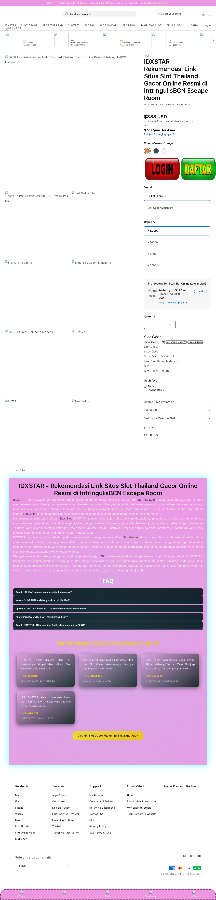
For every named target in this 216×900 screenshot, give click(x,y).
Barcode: (170, 105)
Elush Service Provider (65, 814)
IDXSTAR (10, 25)
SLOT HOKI (129, 25)
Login (65, 896)
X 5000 (152, 254)
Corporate (58, 801)
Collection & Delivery (102, 801)
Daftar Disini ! (162, 3)
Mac (17, 795)
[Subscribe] (67, 866)
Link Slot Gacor (157, 196)
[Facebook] (146, 435)
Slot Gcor (21, 839)
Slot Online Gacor (25, 832)
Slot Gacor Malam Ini (160, 207)
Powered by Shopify (190, 874)
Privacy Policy (97, 826)
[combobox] (99, 14)
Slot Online (130, 537)
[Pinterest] (157, 435)
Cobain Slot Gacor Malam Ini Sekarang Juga (108, 735)
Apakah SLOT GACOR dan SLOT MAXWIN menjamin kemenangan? (51, 609)
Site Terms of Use (100, 832)
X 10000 (152, 242)
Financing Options (63, 820)
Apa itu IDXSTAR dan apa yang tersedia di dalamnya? (44, 592)
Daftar (108, 896)
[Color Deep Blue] (156, 151)
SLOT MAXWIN (108, 25)
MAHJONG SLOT (151, 25)
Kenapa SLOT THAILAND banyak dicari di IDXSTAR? (43, 600)
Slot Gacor (29, 513)
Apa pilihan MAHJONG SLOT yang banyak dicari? (42, 617)
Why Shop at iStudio (139, 807)
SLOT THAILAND (53, 25)
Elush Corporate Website (141, 814)
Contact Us (96, 814)
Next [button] (209, 3)
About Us (132, 795)
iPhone (19, 807)
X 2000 (151, 265)
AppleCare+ (59, 795)
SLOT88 (90, 25)
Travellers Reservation (65, 832)
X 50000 (153, 230)
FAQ (91, 820)
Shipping (164, 121)
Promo (22, 896)
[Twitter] (152, 435)
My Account (96, 795)
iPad (17, 801)
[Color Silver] (164, 151)
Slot (103, 556)
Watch (19, 814)
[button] (10, 25)
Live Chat (194, 896)
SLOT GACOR (29, 25)
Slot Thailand (146, 499)
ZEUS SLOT (174, 25)
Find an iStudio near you (141, 801)
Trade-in (57, 826)
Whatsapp (151, 896)
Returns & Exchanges (102, 807)
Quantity (149, 316)
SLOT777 (74, 25)
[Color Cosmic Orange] (147, 151)
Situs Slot (65, 518)
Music (18, 820)
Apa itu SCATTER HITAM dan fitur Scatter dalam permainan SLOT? (51, 625)
